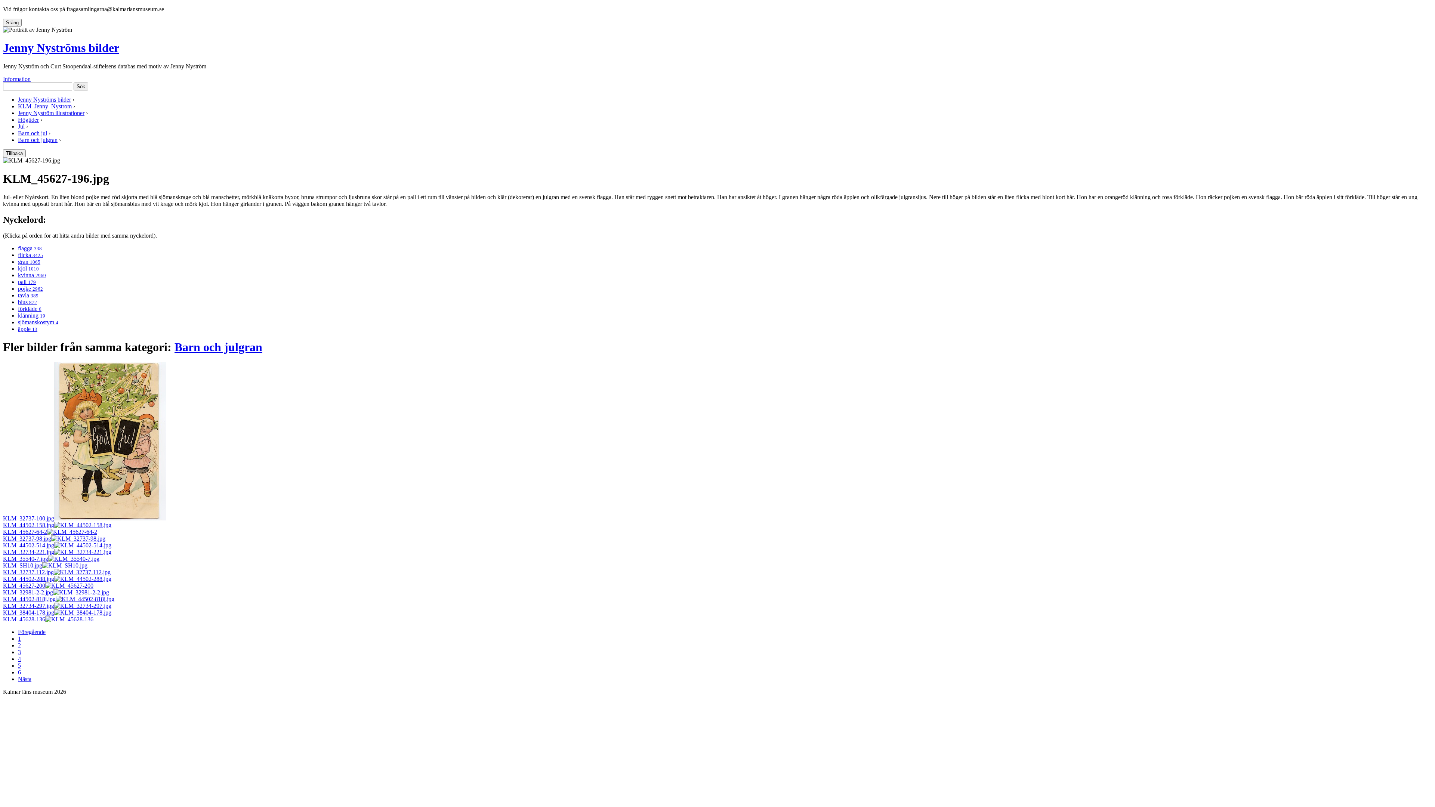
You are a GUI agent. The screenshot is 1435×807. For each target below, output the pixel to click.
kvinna (32, 275)
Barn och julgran (38, 140)
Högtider (28, 120)
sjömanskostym (38, 322)
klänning (31, 315)
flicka (30, 255)
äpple (27, 329)
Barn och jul (32, 133)
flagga (30, 248)
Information (17, 79)
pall (27, 282)
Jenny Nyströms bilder (61, 48)
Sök (81, 86)
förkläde (29, 309)
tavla (28, 295)
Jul (21, 126)
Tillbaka (14, 153)
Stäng (12, 22)
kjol (28, 268)
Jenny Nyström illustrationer (51, 113)
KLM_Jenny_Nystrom (45, 106)
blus (27, 302)
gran (29, 262)
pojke (30, 288)
